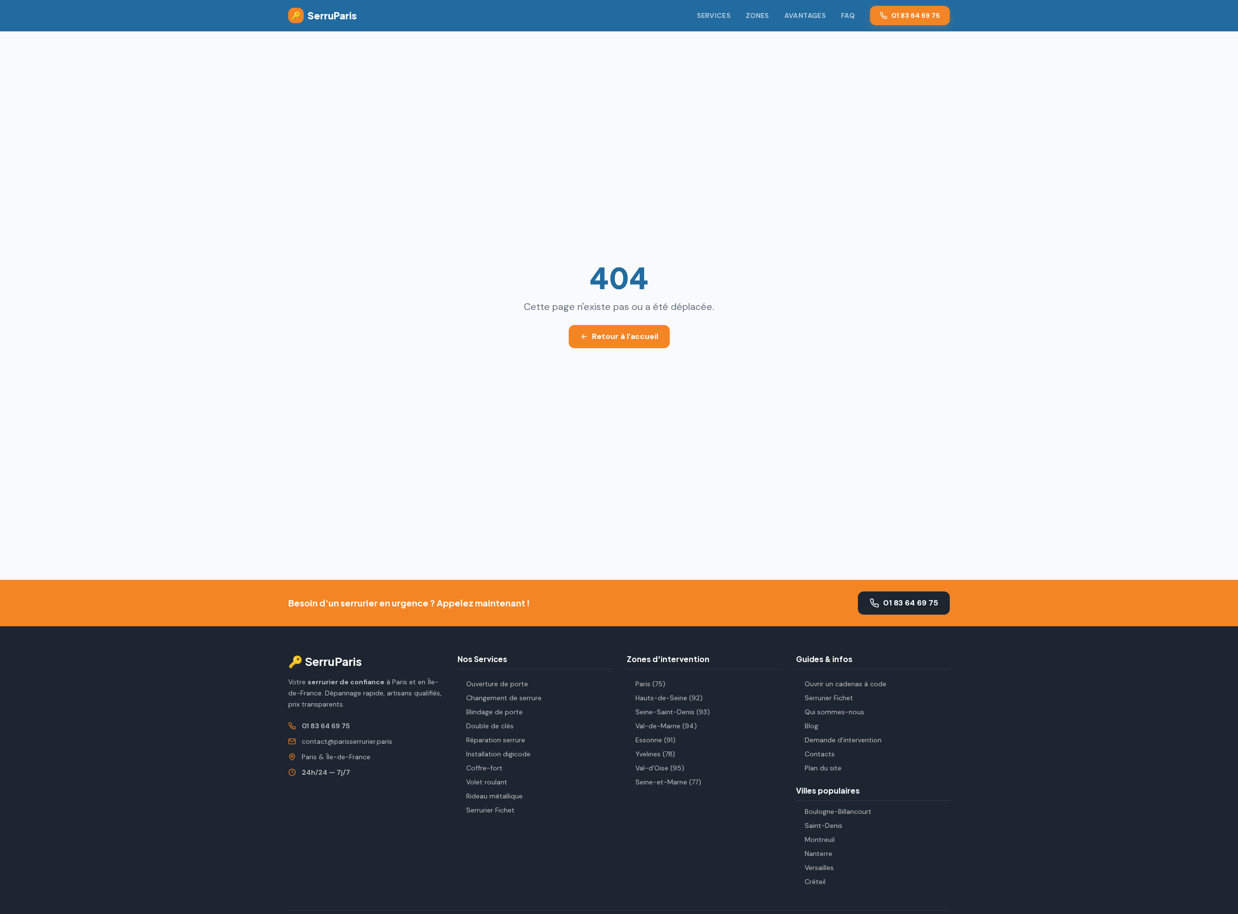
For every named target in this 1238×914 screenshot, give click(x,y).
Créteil (815, 881)
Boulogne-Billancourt (838, 811)
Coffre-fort (484, 768)
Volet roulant (486, 782)
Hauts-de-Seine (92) (669, 697)
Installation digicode (498, 754)
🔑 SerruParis (325, 661)
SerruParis (324, 15)
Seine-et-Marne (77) (668, 782)
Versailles (819, 867)
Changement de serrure (504, 697)
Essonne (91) (655, 740)
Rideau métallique (494, 796)
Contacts (820, 754)
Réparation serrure (495, 740)
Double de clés (490, 726)
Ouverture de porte (497, 683)
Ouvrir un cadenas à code (845, 683)
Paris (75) (650, 683)
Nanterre (818, 853)
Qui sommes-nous (834, 712)
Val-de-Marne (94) (666, 726)
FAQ (848, 15)
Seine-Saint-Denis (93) (672, 712)
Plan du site (823, 768)
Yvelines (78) (655, 754)
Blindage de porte (494, 712)
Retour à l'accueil (625, 336)
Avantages (804, 15)
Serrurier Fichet (490, 810)
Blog (811, 726)
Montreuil (820, 839)
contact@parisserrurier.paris (347, 741)
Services (713, 15)
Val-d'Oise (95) (659, 768)
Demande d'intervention (843, 740)
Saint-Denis (823, 825)
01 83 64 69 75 (915, 15)
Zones (757, 15)
